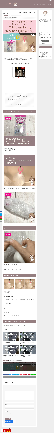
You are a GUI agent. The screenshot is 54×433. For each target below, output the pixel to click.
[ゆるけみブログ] (10, 4)
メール (5, 404)
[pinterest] (48, 0)
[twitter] (43, 0)
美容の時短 (42, 55)
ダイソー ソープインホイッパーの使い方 (13, 98)
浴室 (10, 360)
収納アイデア (6, 360)
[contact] (50, 0)
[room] (45, 0)
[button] (6, 374)
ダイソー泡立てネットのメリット (12, 99)
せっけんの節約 (43, 54)
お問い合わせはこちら (45, 40)
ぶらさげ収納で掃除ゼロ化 (12, 100)
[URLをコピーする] (1, 221)
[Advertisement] (19, 84)
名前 (5, 401)
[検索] (51, 0)
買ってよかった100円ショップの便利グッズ (17, 360)
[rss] (49, 0)
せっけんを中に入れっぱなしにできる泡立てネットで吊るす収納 (17, 96)
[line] (47, 0)
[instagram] (44, 0)
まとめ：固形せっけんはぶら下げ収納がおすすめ (14, 104)
